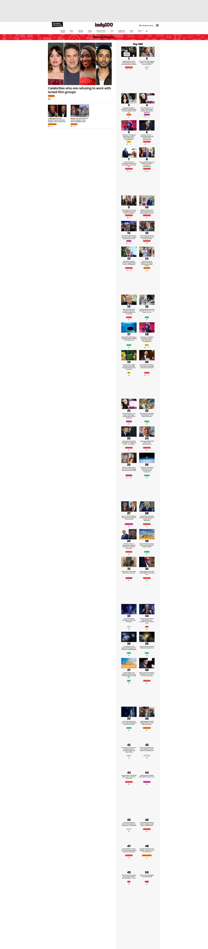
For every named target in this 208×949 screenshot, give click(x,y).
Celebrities (121, 31)
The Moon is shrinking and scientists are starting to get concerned (146, 470)
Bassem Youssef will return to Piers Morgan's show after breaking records (79, 120)
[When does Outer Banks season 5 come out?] (129, 561)
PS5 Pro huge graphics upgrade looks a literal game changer (147, 924)
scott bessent (147, 241)
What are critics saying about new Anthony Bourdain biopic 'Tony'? (129, 876)
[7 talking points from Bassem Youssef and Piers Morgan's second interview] (57, 111)
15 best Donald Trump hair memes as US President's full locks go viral (147, 621)
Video (131, 31)
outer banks (129, 578)
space (146, 653)
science (147, 421)
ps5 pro (146, 928)
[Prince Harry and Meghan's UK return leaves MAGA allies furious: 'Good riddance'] (147, 251)
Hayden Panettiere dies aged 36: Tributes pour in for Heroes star (146, 850)
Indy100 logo (104, 25)
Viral (112, 31)
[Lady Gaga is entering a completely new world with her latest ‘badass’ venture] (147, 98)
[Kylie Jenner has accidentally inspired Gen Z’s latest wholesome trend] (129, 457)
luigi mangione (147, 728)
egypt (129, 680)
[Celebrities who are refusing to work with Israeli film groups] (80, 63)
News (71, 31)
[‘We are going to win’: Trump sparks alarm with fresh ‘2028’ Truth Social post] (147, 561)
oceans (129, 345)
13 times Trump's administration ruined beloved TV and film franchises (129, 546)
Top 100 (62, 31)
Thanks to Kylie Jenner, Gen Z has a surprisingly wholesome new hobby (129, 469)
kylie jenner (129, 475)
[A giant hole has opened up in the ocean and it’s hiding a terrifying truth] (129, 327)
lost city (129, 728)
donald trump (129, 168)
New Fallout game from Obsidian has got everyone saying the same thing (129, 750)
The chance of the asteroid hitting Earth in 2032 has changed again (128, 648)
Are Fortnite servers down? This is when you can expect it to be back (129, 824)
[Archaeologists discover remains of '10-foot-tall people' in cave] (147, 299)
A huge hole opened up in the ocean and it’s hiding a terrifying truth (128, 338)
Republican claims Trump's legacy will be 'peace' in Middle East (129, 263)
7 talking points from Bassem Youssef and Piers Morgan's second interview (57, 120)
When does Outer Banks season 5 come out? (129, 572)
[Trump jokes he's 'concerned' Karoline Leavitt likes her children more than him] (129, 152)
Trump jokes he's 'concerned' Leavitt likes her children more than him (128, 164)
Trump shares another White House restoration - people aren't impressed (146, 518)
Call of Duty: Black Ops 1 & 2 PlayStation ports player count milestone (147, 749)
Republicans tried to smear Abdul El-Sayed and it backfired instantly (128, 63)
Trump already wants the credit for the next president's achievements (147, 164)
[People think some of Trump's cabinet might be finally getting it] (129, 912)
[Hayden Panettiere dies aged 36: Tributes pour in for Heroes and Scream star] (147, 839)
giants (146, 317)
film (129, 372)
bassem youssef (52, 124)
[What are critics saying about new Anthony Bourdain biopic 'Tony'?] (129, 865)
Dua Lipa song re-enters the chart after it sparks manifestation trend (128, 237)
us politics (129, 317)
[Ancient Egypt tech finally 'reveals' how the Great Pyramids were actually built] (129, 663)
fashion (129, 114)
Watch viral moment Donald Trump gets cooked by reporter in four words (129, 311)
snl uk (147, 881)
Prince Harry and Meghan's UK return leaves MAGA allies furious (147, 263)
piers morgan (74, 124)
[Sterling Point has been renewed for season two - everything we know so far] (147, 765)
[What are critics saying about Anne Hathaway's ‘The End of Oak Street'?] (129, 938)
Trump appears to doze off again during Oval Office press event (129, 211)
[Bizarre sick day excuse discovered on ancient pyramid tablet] (147, 534)
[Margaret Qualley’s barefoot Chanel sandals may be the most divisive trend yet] (129, 98)
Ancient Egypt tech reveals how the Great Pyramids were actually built (129, 675)
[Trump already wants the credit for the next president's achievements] (147, 152)
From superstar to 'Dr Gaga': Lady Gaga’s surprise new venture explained (146, 110)
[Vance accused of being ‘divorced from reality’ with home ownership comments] (147, 355)
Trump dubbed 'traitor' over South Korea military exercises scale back (128, 850)
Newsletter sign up (147, 25)
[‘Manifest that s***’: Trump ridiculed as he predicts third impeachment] (147, 125)
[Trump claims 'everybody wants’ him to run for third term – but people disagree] (129, 765)
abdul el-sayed (129, 67)
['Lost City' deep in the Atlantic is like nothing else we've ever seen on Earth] (129, 711)
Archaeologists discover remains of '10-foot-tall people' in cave (146, 311)
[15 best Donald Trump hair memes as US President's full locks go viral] (147, 609)
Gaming (80, 31)
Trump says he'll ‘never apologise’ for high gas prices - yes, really (129, 442)
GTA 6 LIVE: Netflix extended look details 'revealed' (129, 620)
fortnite (129, 829)
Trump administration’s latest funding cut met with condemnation (147, 824)
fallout (128, 755)
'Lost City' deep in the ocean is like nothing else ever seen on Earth (128, 723)
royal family (147, 268)
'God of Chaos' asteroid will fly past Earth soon (147, 647)
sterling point (147, 782)
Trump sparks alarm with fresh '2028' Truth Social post (146, 573)
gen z (129, 141)
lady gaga (147, 114)
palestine (51, 96)
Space (128, 653)
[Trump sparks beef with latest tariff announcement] (147, 431)
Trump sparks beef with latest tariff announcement (147, 442)
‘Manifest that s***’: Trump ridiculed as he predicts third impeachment (146, 137)
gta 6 (147, 67)
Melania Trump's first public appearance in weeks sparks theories (147, 211)
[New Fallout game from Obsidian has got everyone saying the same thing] (129, 737)
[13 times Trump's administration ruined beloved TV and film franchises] (129, 534)
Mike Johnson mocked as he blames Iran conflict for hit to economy (146, 674)
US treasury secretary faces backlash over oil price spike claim (147, 237)
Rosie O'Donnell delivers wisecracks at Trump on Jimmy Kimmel (129, 517)
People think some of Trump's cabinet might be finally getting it (129, 924)
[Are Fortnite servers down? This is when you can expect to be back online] (129, 812)
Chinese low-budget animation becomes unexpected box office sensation (129, 367)
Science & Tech (101, 31)
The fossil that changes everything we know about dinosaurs (147, 415)
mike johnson (147, 680)
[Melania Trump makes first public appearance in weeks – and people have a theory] (147, 200)
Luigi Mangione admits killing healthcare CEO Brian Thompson (147, 723)
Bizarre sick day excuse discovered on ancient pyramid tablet (147, 545)
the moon (147, 475)
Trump (90, 31)
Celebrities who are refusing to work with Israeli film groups (79, 90)
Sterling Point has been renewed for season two (146, 776)
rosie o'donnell (128, 524)
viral (147, 626)
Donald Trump (147, 141)
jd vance (147, 372)
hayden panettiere (147, 855)
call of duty (147, 755)
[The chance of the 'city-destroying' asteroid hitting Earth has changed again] (129, 636)
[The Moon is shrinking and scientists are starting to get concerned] (147, 457)
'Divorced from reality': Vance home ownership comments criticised (147, 366)
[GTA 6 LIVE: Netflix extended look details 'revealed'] (129, 609)
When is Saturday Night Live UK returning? (147, 875)
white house (129, 551)
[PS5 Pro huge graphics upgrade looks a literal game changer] (147, 912)
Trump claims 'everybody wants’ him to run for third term (128, 777)
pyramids (147, 551)
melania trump (147, 215)
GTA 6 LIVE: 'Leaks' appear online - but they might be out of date (147, 63)
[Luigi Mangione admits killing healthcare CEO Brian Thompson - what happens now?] (147, 711)
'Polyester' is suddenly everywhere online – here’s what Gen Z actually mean (129, 137)
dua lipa (129, 241)
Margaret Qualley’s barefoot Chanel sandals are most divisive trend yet (128, 110)
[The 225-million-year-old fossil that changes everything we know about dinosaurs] (147, 403)
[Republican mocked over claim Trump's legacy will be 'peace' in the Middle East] (129, 251)
